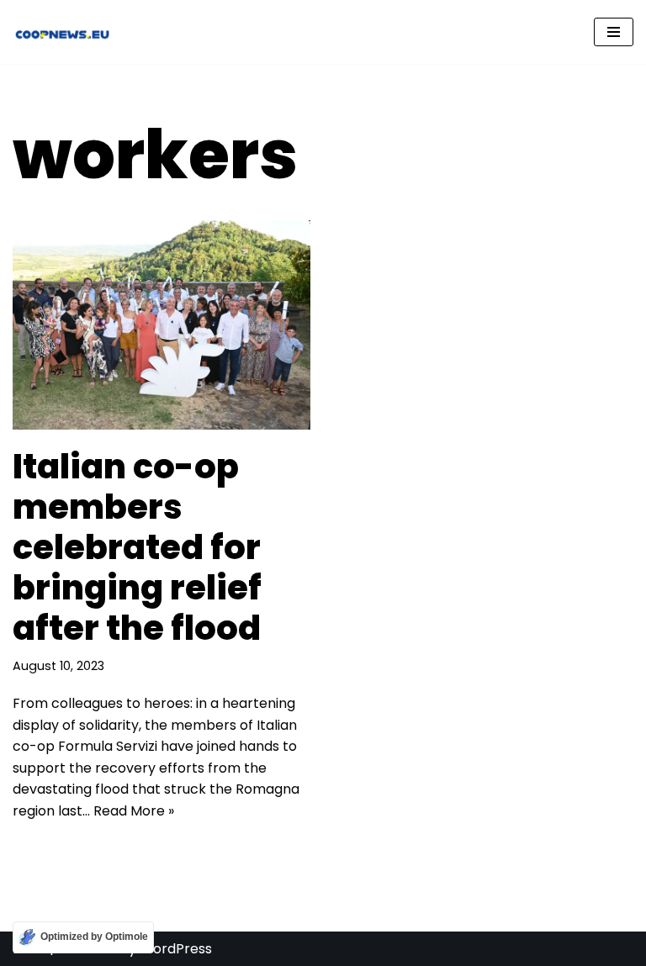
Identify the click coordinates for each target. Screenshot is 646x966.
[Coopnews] (63, 32)
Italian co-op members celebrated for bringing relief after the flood (137, 547)
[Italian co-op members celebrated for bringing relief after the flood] (161, 325)
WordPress (176, 948)
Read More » (133, 811)
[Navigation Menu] (613, 32)
